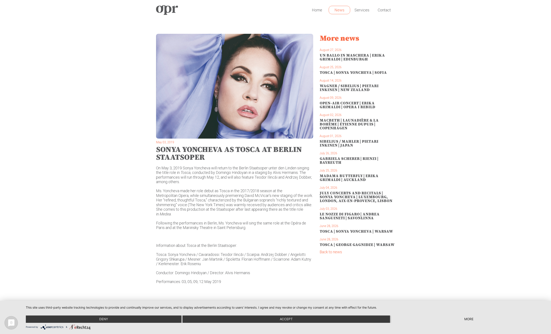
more (469, 319)
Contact (384, 10)
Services (361, 10)
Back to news (331, 252)
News (339, 10)
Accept (286, 319)
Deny (103, 319)
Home (317, 10)
